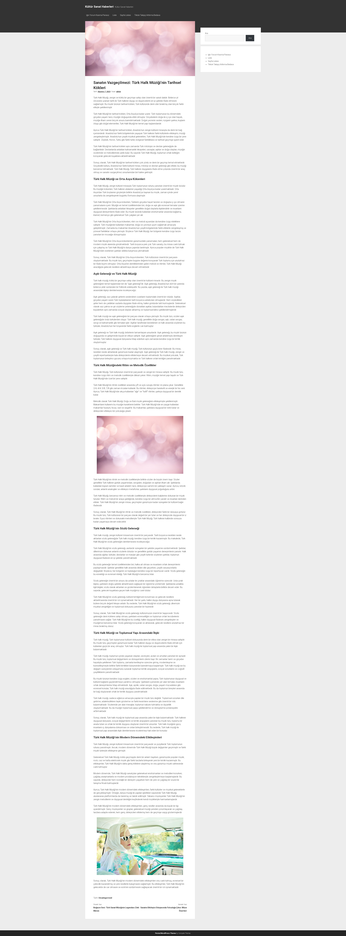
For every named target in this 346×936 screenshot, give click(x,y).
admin (118, 92)
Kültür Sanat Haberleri (99, 6)
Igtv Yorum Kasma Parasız (97, 15)
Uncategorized (105, 898)
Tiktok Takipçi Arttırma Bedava (147, 15)
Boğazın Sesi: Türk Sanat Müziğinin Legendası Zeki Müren (116, 909)
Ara (206, 33)
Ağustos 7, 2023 (104, 92)
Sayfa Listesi (125, 15)
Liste (115, 15)
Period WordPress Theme (165, 933)
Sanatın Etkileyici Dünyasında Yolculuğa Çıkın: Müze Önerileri (163, 909)
